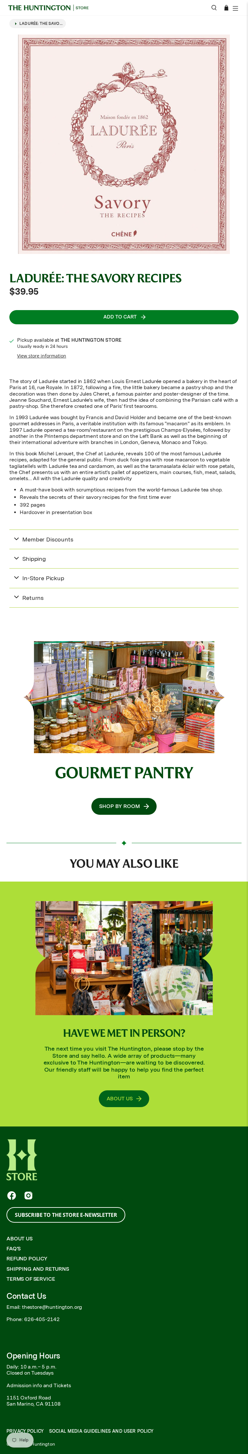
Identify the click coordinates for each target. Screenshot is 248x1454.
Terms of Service (30, 1279)
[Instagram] (28, 1195)
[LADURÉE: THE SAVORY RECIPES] (124, 144)
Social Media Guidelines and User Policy (101, 1431)
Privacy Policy (25, 1431)
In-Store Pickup (43, 578)
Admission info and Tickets (38, 1385)
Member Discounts (47, 539)
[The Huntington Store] (50, 8)
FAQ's (13, 1249)
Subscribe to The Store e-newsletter (66, 1214)
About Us (19, 1239)
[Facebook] (11, 1195)
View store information (41, 356)
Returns (33, 597)
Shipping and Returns (37, 1269)
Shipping (34, 558)
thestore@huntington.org (52, 1307)
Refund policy (26, 1259)
